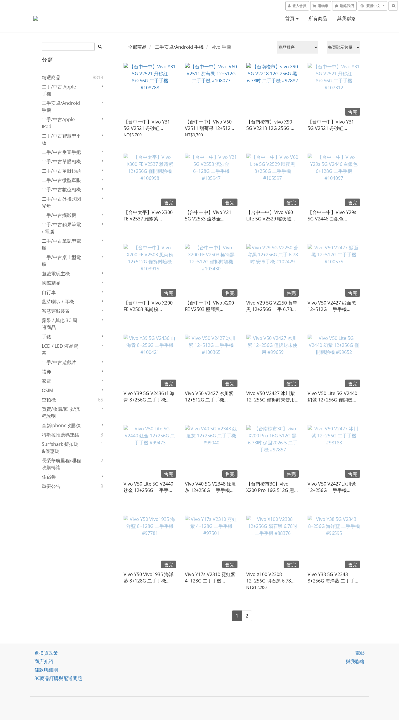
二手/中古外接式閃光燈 (61, 202)
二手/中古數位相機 (61, 189)
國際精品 (51, 283)
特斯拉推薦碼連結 (60, 435)
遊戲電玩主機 (56, 273)
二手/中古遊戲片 (59, 362)
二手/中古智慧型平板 (61, 139)
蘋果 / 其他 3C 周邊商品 (59, 324)
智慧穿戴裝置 (56, 311)
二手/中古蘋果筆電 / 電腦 (61, 228)
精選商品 (51, 77)
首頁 (290, 18)
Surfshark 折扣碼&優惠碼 (60, 447)
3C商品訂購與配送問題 (58, 678)
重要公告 (51, 486)
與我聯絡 (346, 18)
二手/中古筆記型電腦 (61, 244)
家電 (46, 381)
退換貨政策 (46, 653)
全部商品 (137, 47)
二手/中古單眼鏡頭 (61, 171)
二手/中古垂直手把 (61, 152)
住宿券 (49, 477)
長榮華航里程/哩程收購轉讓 (61, 464)
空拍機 (49, 399)
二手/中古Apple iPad (58, 123)
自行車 (49, 292)
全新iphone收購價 (61, 425)
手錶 (46, 336)
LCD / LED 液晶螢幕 (60, 349)
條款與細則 (46, 670)
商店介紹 (43, 661)
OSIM (47, 390)
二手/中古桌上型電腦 (61, 260)
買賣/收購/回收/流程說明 (61, 412)
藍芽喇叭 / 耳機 (58, 301)
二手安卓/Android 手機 (61, 106)
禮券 (46, 371)
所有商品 (317, 18)
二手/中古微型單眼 (61, 180)
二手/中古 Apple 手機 (59, 90)
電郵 (360, 653)
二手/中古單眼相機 (61, 161)
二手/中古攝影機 (59, 215)
